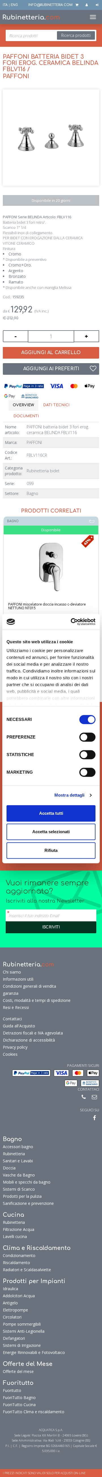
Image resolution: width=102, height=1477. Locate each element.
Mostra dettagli (69, 795)
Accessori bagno (18, 1146)
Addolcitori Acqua (19, 1295)
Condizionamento (19, 1255)
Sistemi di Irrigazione (22, 1345)
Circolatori (12, 1317)
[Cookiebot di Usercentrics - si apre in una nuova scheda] (71, 621)
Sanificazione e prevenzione (28, 1203)
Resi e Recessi (16, 1007)
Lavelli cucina (15, 1236)
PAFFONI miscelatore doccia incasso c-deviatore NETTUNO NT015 (47, 606)
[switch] (87, 737)
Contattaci (12, 1018)
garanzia (10, 993)
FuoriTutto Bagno (19, 1397)
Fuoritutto (12, 1390)
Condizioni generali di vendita (29, 986)
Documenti (26, 416)
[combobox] (51, 35)
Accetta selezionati (51, 831)
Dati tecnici (56, 405)
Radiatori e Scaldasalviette (27, 1269)
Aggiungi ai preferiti (51, 368)
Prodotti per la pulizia (22, 1196)
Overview (23, 405)
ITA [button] (5, 5)
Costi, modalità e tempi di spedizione (37, 1000)
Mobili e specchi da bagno (26, 1182)
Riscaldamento (16, 1262)
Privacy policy (15, 1047)
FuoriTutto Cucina (19, 1404)
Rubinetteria (14, 1153)
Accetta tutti (51, 813)
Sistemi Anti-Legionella (23, 1331)
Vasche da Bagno (19, 1175)
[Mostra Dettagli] (51, 567)
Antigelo (10, 1302)
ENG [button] (14, 5)
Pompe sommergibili (22, 1324)
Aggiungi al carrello (50, 352)
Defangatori (14, 1338)
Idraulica (10, 1288)
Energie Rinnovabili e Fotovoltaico (34, 1352)
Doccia (9, 1168)
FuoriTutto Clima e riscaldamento (33, 1411)
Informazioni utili (18, 979)
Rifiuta (51, 850)
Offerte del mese (18, 1371)
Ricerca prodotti (76, 35)
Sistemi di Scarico (19, 1189)
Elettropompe (15, 1310)
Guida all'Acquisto (19, 1026)
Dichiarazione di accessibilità (29, 1040)
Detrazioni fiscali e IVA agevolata (33, 1033)
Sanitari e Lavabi (18, 1160)
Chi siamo (12, 972)
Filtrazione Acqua (18, 1229)
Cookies (10, 1054)
